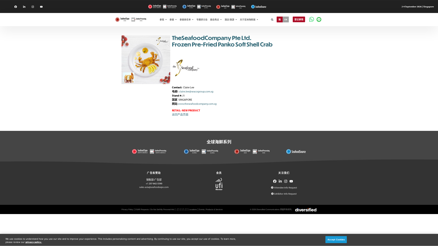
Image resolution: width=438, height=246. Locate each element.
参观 (162, 19)
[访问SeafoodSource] (258, 7)
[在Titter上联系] (41, 6)
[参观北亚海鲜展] (230, 7)
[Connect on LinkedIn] (280, 181)
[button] (272, 19)
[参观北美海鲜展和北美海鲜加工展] (162, 7)
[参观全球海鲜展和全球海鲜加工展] (196, 7)
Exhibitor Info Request (285, 193)
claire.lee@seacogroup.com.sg (196, 91)
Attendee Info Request (285, 187)
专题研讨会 (202, 19)
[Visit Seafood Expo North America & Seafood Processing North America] (149, 151)
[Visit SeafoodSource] (295, 151)
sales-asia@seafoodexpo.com (154, 187)
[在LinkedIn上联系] (24, 6)
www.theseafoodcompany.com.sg (197, 103)
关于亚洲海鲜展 (247, 19)
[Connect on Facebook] (274, 181)
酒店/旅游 (229, 19)
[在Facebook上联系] (15, 6)
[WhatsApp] (311, 19)
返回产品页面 (180, 114)
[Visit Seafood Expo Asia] (251, 151)
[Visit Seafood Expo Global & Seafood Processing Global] (200, 151)
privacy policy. (33, 242)
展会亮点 (214, 19)
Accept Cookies (336, 239)
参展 (172, 19)
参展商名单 (185, 19)
